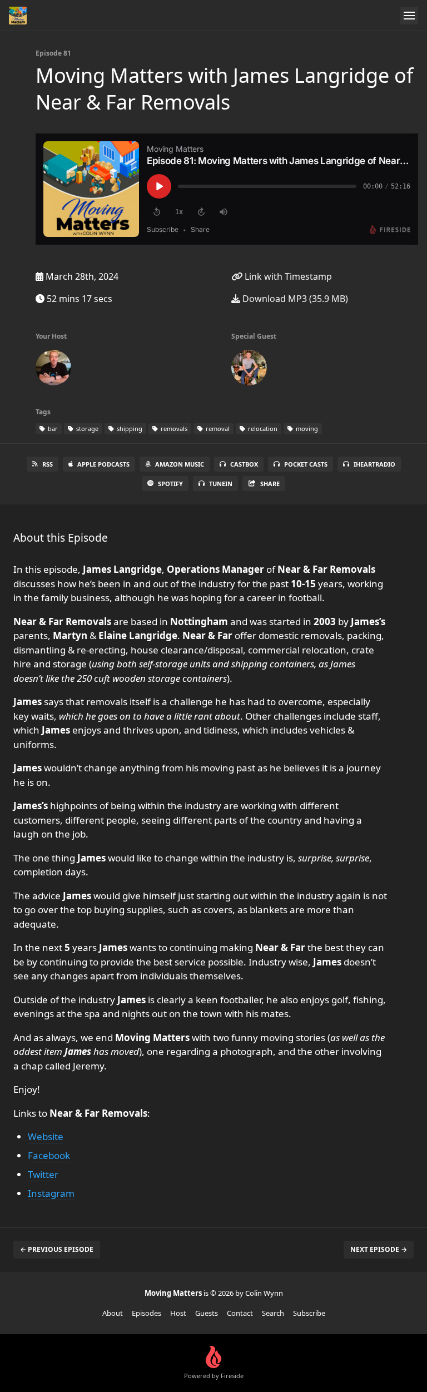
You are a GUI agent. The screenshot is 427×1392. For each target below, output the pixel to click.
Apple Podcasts (103, 464)
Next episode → (378, 1249)
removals (173, 428)
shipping (128, 428)
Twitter (43, 1174)
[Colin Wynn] (53, 370)
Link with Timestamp (287, 276)
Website (45, 1136)
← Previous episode (56, 1249)
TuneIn (220, 483)
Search (273, 1313)
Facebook (49, 1155)
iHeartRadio (374, 464)
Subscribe (309, 1313)
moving (306, 428)
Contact (240, 1313)
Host (178, 1313)
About (112, 1313)
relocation (261, 428)
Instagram (51, 1193)
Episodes (146, 1313)
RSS (47, 464)
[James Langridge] (249, 370)
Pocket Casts (305, 464)
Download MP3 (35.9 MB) (294, 299)
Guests (206, 1313)
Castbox (244, 464)
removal (217, 428)
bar (52, 428)
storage (86, 428)
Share (270, 483)
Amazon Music (179, 464)
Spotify (170, 483)
